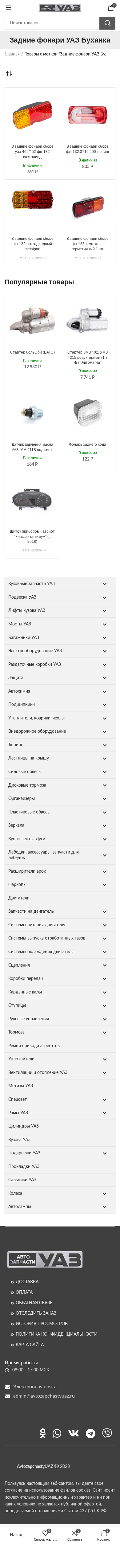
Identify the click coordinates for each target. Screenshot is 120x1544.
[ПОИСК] (107, 23)
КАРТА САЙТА (30, 1345)
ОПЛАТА (24, 1292)
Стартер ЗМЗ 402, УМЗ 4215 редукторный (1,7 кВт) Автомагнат (87, 357)
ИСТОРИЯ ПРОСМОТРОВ (42, 1324)
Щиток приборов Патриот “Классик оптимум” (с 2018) (32, 536)
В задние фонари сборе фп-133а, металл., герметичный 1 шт (87, 243)
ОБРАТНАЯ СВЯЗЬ (34, 1303)
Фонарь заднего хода (87, 444)
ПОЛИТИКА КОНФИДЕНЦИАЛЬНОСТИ (57, 1334)
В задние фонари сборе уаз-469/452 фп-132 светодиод (32, 151)
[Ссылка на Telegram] (90, 1433)
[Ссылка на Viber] (107, 1433)
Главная (12, 54)
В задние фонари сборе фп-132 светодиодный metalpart (32, 243)
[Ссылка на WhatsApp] (57, 1433)
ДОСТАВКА (27, 1282)
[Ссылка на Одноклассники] (42, 1433)
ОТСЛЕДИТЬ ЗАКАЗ (36, 1313)
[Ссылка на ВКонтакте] (73, 1433)
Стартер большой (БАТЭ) (32, 352)
